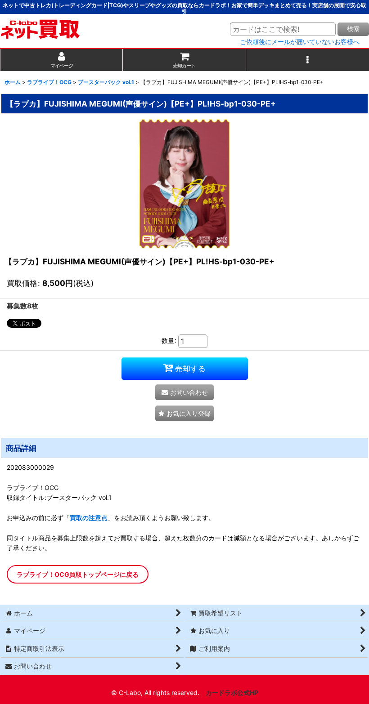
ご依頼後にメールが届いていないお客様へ (300, 42)
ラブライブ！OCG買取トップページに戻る (78, 574)
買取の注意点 (89, 517)
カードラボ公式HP (232, 692)
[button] (307, 60)
